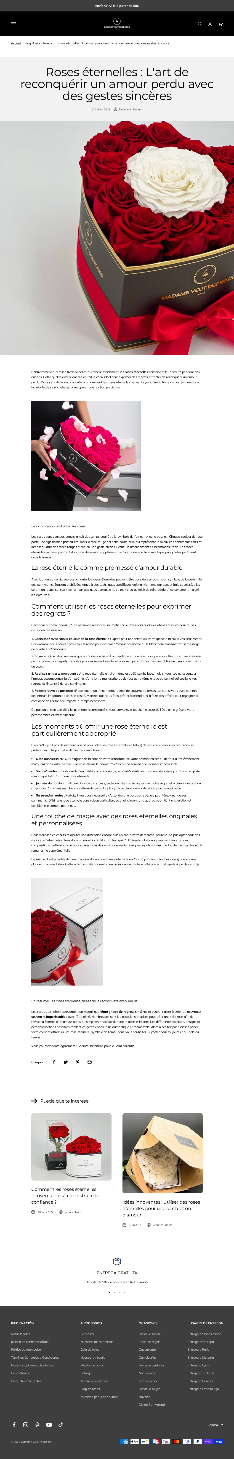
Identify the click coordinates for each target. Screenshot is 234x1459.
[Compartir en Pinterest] (77, 1062)
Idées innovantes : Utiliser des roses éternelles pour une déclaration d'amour (161, 1208)
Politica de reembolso (26, 1349)
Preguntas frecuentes (26, 1381)
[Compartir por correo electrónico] (89, 1062)
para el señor (148, 1381)
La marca (87, 1334)
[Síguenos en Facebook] (14, 1425)
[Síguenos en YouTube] (49, 1425)
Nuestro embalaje (92, 1357)
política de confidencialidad (29, 1342)
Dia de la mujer (149, 1389)
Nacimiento (146, 1373)
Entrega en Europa (201, 1342)
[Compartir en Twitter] (65, 1062)
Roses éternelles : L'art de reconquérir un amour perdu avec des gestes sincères (112, 43)
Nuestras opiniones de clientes (32, 1365)
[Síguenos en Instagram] (26, 1425)
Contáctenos (20, 1373)
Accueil (16, 43)
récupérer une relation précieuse (97, 387)
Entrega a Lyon (198, 1365)
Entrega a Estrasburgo (203, 1389)
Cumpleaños (147, 1357)
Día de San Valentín (152, 1405)
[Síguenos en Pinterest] (37, 1425)
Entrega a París (198, 1349)
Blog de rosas (90, 1389)
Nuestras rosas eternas (96, 1342)
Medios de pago (91, 1365)
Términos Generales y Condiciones (35, 1357)
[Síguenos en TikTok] (61, 1425)
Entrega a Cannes (200, 1381)
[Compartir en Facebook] (53, 1062)
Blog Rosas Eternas (38, 43)
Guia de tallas (89, 1349)
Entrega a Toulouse (201, 1373)
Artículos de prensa (94, 1381)
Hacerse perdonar (151, 1365)
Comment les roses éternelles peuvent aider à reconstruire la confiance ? (64, 1195)
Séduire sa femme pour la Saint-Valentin (106, 1046)
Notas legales (20, 1334)
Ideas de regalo (149, 1342)
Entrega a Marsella (201, 1357)
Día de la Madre (150, 1334)
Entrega (85, 1373)
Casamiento (147, 1349)
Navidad (144, 1397)
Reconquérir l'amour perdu (50, 625)
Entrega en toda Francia (204, 1334)
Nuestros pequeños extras (98, 1397)
